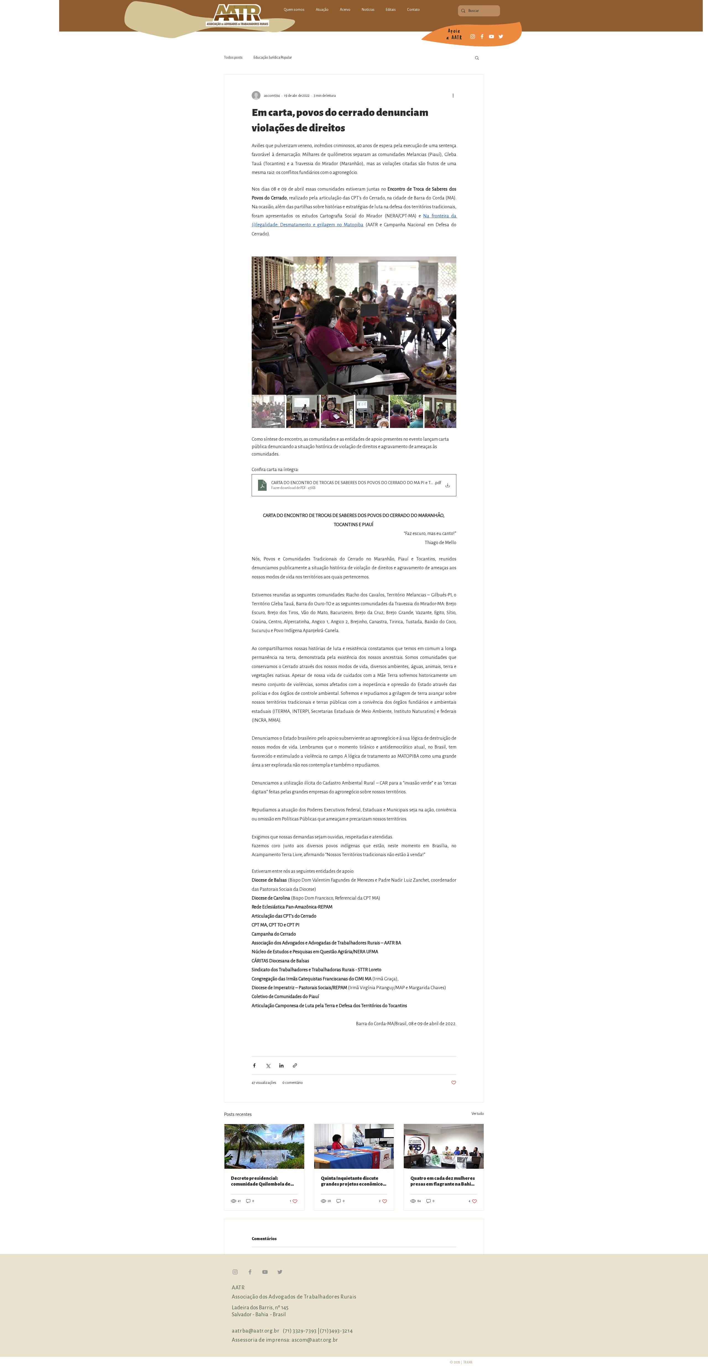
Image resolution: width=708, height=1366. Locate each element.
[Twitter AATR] (280, 1272)
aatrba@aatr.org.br (256, 1330)
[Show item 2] (302, 411)
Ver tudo (478, 1113)
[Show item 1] (268, 411)
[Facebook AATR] (250, 1272)
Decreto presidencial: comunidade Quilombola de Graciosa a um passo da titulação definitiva (260, 1181)
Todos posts (233, 57)
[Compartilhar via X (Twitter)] (267, 1065)
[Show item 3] (337, 411)
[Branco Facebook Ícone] (482, 36)
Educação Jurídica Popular (273, 57)
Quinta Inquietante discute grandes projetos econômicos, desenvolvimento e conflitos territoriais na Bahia (353, 1181)
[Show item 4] (372, 411)
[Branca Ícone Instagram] (473, 36)
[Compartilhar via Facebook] (254, 1065)
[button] (477, 57)
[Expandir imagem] (354, 325)
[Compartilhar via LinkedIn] (281, 1065)
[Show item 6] (441, 411)
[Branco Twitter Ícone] (501, 36)
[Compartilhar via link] (295, 1065)
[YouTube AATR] (265, 1272)
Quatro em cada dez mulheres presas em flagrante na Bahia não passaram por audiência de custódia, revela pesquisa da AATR (442, 1181)
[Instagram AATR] (235, 1272)
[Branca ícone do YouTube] (491, 36)
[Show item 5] (406, 411)
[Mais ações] (453, 95)
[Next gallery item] (450, 325)
